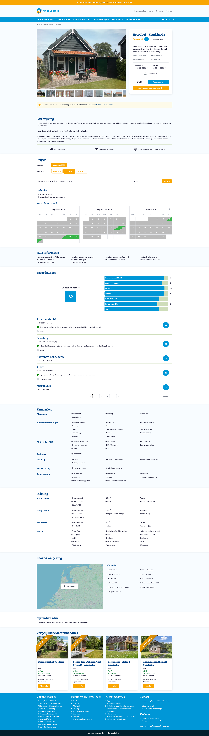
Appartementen (113, 701)
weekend (57, 171)
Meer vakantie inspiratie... (82, 719)
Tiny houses (111, 714)
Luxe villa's (111, 711)
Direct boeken (158, 82)
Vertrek (156, 65)
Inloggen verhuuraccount (143, 11)
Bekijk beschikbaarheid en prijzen (150, 88)
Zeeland (76, 716)
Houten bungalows (114, 703)
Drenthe (76, 703)
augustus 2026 (59, 165)
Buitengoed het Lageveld (47, 714)
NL (165, 19)
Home (39, 25)
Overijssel (76, 714)
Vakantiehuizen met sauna (116, 719)
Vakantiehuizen (45, 19)
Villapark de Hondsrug (46, 709)
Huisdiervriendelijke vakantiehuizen (120, 706)
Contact (169, 11)
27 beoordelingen (156, 39)
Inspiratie (117, 19)
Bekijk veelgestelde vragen (152, 709)
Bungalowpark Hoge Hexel (48, 716)
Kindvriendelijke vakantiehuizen (119, 709)
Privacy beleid (113, 733)
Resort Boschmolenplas (47, 727)
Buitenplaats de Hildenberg (48, 701)
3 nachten (81, 171)
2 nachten (69, 171)
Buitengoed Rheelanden (47, 711)
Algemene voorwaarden (95, 733)
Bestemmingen (101, 19)
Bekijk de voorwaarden (105, 105)
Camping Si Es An (44, 719)
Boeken (167, 181)
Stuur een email (148, 706)
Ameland (76, 701)
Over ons (159, 11)
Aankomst (139, 65)
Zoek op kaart (133, 19)
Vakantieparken (81, 19)
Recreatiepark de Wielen (47, 724)
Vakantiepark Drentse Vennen (49, 703)
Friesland (76, 706)
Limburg (76, 709)
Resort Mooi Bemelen (46, 722)
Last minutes (63, 19)
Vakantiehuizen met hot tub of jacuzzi (121, 716)
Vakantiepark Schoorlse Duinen (50, 706)
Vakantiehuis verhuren (150, 718)
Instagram (165, 726)
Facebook (156, 726)
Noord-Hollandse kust (81, 711)
